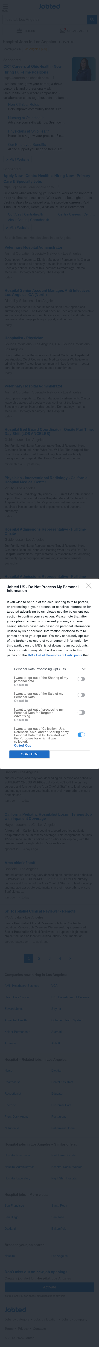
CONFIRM (29, 754)
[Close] (90, 587)
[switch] (81, 679)
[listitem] (49, 669)
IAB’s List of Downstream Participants (55, 655)
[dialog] (49, 673)
